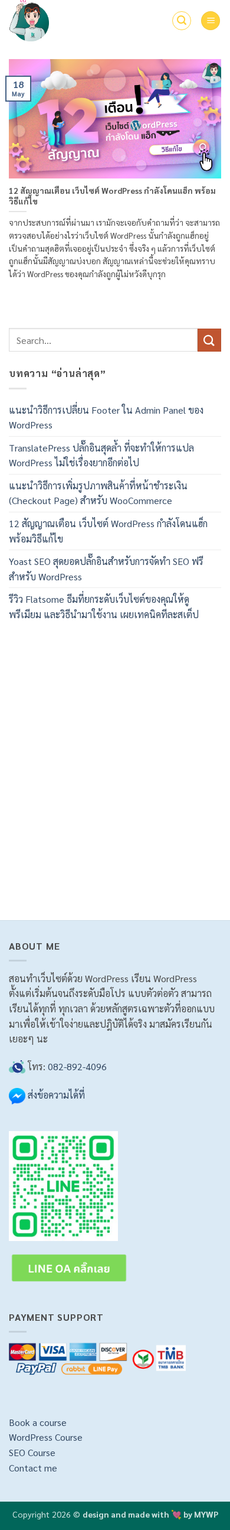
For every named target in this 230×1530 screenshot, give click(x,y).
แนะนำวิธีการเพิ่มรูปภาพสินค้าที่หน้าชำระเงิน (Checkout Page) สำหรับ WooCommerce (98, 493)
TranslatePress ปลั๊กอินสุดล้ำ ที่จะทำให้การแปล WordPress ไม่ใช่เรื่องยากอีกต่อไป (101, 455)
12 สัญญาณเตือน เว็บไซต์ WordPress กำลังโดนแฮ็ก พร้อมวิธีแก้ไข (112, 196)
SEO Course (32, 1452)
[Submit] (209, 340)
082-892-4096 (77, 1066)
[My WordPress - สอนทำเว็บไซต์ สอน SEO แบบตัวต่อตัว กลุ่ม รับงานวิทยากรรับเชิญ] (68, 20)
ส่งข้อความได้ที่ (56, 1095)
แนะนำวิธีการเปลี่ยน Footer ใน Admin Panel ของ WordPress (106, 417)
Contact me (33, 1467)
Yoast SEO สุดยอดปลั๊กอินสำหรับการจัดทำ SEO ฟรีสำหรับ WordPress (106, 569)
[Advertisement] (115, 755)
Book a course (38, 1422)
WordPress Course (46, 1437)
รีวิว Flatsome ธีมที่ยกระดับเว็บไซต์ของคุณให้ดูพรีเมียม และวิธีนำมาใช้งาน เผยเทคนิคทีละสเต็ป (104, 607)
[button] (181, 20)
